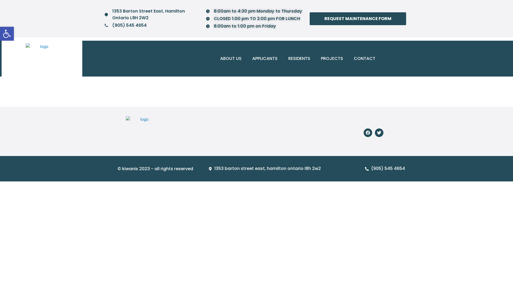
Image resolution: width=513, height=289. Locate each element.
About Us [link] (231, 58)
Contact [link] (364, 58)
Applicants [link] (265, 58)
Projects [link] (332, 58)
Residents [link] (299, 58)
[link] (7, 34)
